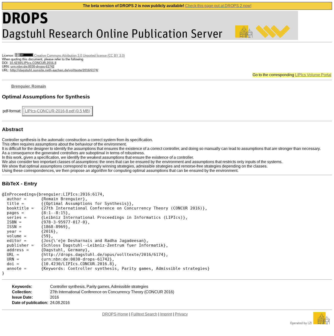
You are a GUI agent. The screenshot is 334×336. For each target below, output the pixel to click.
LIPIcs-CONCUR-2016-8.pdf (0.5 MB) (57, 111)
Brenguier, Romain (28, 86)
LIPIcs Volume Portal (313, 75)
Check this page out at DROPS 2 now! (218, 6)
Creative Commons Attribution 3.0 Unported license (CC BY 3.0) (79, 55)
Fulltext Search (144, 314)
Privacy (181, 314)
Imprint (166, 314)
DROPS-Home (115, 314)
